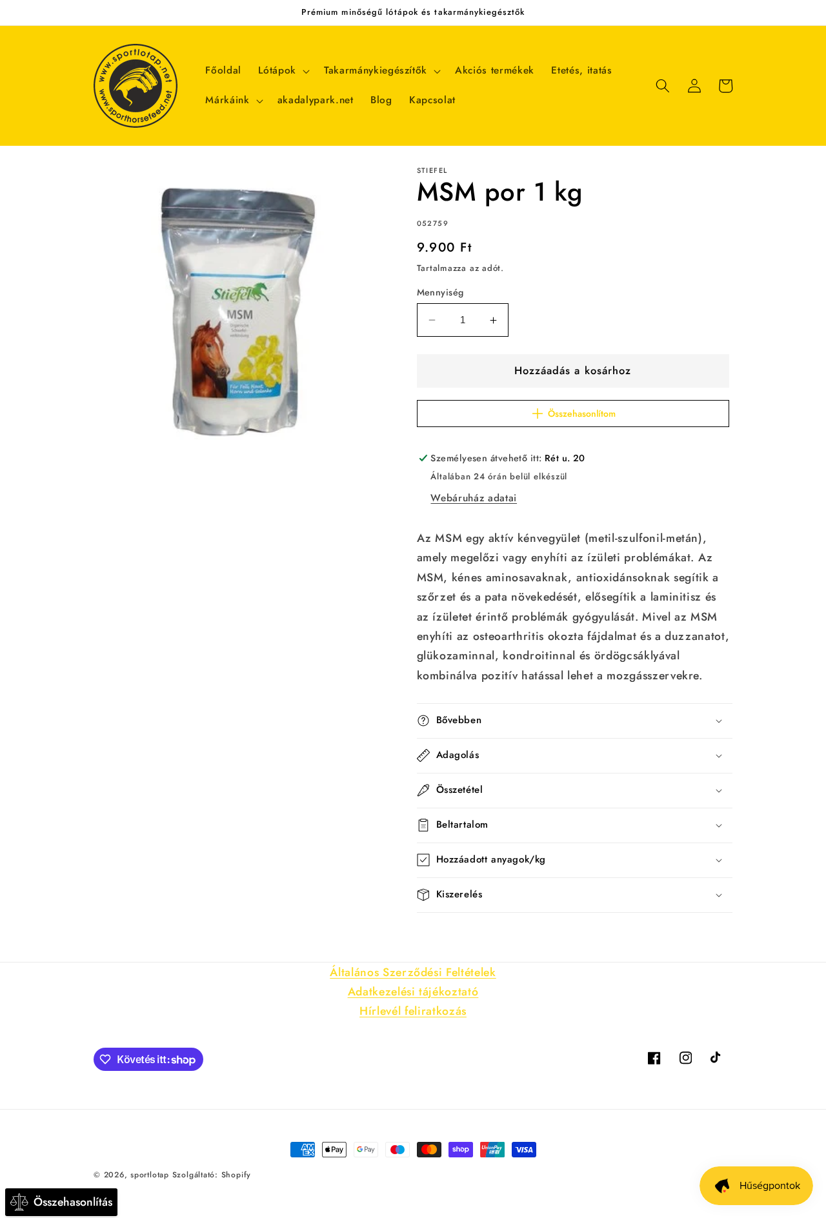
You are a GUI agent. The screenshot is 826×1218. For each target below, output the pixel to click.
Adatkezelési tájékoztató (413, 991)
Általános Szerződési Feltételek (413, 972)
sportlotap (149, 1175)
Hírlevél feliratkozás (413, 1011)
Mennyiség (440, 292)
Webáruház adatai (473, 498)
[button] (283, 71)
